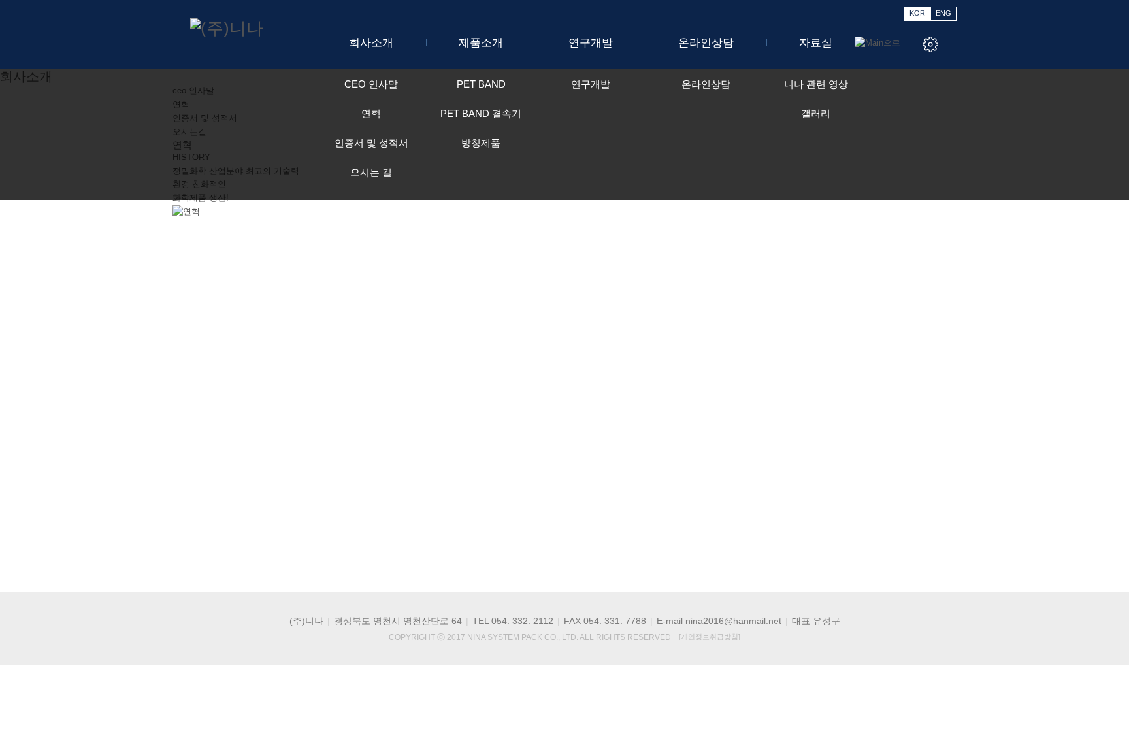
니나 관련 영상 (816, 84)
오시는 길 (371, 172)
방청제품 (480, 142)
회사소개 (371, 43)
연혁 (371, 113)
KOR (917, 13)
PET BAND (481, 84)
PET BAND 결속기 (480, 113)
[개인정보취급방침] (709, 636)
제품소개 (481, 43)
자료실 (815, 43)
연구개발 (590, 43)
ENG (943, 13)
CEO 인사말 (371, 84)
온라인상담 (706, 43)
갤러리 (815, 113)
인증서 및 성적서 (371, 142)
